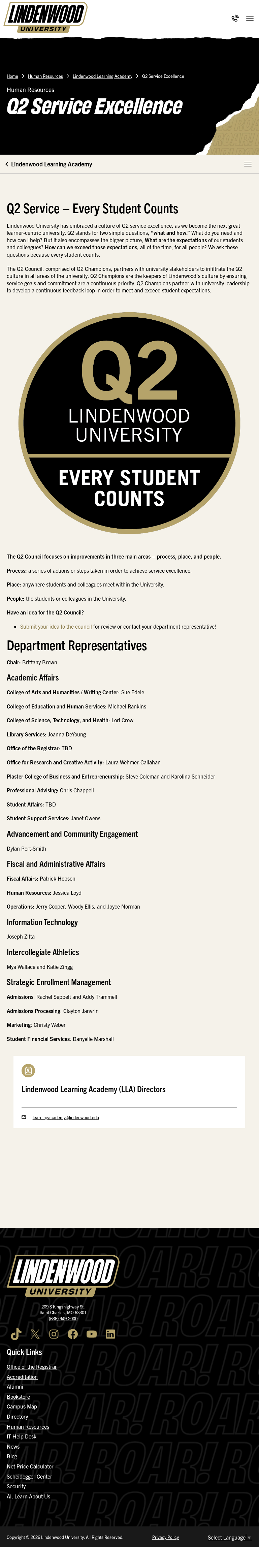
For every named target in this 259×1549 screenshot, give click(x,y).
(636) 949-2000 (63, 1318)
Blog (12, 1456)
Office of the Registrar (32, 1366)
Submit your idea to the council (56, 626)
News (13, 1446)
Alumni (15, 1386)
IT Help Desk (21, 1436)
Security (16, 1486)
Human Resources (45, 76)
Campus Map (22, 1406)
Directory (17, 1416)
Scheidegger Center (29, 1476)
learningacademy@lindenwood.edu (66, 1117)
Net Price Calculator (30, 1466)
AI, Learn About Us (28, 1496)
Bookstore (18, 1396)
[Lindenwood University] (45, 18)
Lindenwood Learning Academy (102, 76)
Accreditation (22, 1376)
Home (12, 76)
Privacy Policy (165, 1537)
